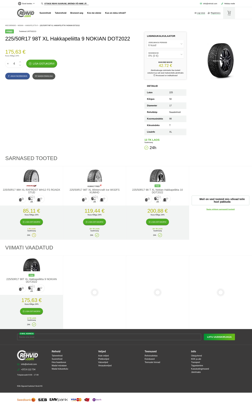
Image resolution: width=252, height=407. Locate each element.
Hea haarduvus (59, 362)
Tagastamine (197, 365)
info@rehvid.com (210, 3)
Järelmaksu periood (157, 42)
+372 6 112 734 (28, 369)
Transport (195, 362)
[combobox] (165, 44)
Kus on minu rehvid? (115, 13)
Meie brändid (10, 25)
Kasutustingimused (200, 369)
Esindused (150, 359)
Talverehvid (60, 13)
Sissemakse (153, 53)
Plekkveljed (103, 359)
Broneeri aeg (76, 13)
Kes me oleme (94, 13)
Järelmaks (196, 372)
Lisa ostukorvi (43, 63)
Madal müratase (59, 365)
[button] (20, 62)
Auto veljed (103, 356)
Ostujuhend (196, 356)
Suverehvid (45, 13)
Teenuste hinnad (152, 362)
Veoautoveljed (105, 365)
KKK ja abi (196, 359)
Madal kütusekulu (60, 369)
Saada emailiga (45, 76)
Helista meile (229, 3)
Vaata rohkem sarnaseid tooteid (220, 209)
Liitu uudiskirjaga (219, 337)
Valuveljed (103, 362)
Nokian (20, 25)
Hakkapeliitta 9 (31, 25)
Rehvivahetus (151, 356)
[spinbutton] (14, 64)
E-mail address (27, 334)
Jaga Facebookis (18, 76)
